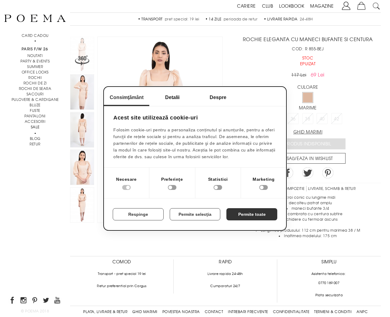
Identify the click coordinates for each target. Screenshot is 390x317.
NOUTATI (35, 56)
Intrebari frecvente (248, 312)
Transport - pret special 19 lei (122, 274)
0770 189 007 (328, 283)
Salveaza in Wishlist (310, 158)
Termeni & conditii (333, 312)
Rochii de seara (35, 89)
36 (293, 118)
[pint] (35, 301)
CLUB (267, 6)
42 (336, 118)
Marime (308, 107)
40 (322, 118)
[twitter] (46, 301)
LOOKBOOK (291, 6)
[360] (82, 55)
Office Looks (35, 72)
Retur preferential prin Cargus (121, 286)
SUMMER (35, 67)
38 (307, 118)
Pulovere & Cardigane (35, 100)
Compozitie (293, 189)
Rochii (35, 78)
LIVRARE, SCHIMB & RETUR (332, 189)
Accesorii (35, 121)
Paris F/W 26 (35, 49)
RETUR (35, 144)
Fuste (35, 111)
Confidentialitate (291, 312)
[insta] (24, 301)
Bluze (35, 105)
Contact (214, 312)
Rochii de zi (35, 83)
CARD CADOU (35, 36)
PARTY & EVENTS (35, 61)
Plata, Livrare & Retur (105, 312)
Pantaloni (35, 116)
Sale (35, 127)
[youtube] (57, 301)
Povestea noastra (181, 312)
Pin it (327, 172)
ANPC (362, 312)
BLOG (35, 139)
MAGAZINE (322, 6)
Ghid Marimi (145, 312)
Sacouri (35, 94)
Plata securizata (329, 295)
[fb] (12, 301)
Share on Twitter (307, 172)
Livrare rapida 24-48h (225, 274)
